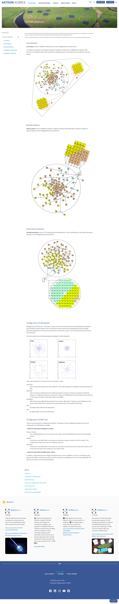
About (90, 2)
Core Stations (6, 40)
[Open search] (116, 2)
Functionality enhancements (33, 492)
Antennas (27, 473)
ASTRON (13, 510)
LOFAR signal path (30, 486)
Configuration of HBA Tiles (9, 53)
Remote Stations (7, 44)
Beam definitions (29, 480)
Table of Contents (7, 37)
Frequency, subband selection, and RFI (36, 483)
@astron (18, 510)
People (74, 3)
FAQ (94, 2)
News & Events (65, 3)
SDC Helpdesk (110, 2)
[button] (32, 3)
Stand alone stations (31, 489)
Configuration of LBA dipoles (10, 50)
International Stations (8, 47)
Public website (100, 2)
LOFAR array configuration (32, 476)
